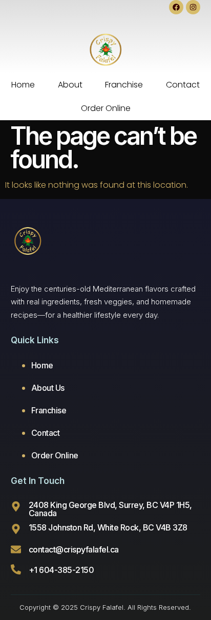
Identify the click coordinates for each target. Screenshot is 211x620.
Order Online (106, 108)
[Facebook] (176, 7)
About (70, 85)
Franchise (124, 85)
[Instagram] (193, 7)
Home (23, 85)
